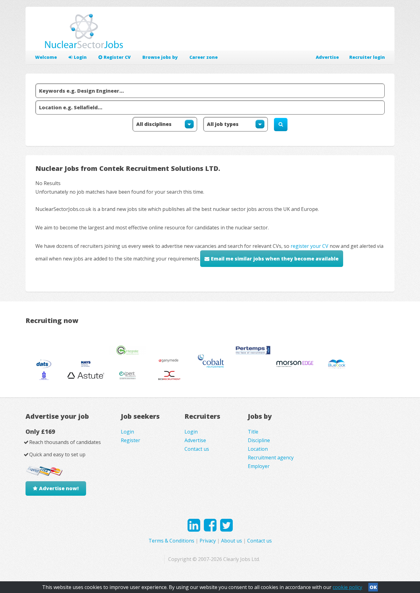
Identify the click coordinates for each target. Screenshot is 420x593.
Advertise (327, 57)
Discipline (259, 440)
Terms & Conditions (171, 540)
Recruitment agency (271, 457)
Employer (259, 466)
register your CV (309, 246)
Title (253, 431)
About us (231, 540)
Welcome (46, 57)
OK (373, 587)
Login (80, 57)
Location (258, 449)
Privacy (208, 540)
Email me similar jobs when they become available (275, 258)
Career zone (203, 57)
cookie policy (347, 587)
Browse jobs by (160, 57)
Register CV (117, 57)
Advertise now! (59, 488)
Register (130, 440)
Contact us (196, 449)
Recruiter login (367, 57)
